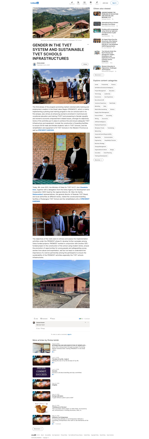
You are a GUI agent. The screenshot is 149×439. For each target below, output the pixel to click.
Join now (105, 3)
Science (112, 109)
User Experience (108, 97)
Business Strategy (99, 143)
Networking (98, 131)
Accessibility (48, 435)
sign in (69, 334)
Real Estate (112, 103)
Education (111, 90)
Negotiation (98, 137)
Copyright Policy (95, 435)
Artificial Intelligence (100, 121)
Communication (108, 137)
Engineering (98, 140)
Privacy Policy (64, 435)
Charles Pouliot (40, 322)
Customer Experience (100, 103)
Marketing (97, 106)
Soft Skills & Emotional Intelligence (104, 87)
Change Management (100, 146)
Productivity (105, 84)
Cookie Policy (87, 435)
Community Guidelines (36, 437)
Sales (104, 106)
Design (112, 149)
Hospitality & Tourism (110, 140)
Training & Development (101, 155)
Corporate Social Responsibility (103, 134)
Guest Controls (110, 435)
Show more (37, 428)
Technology (98, 93)
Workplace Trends (99, 128)
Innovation (97, 152)
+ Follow (85, 64)
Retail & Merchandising (101, 109)
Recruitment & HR (99, 100)
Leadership (107, 93)
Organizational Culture (101, 149)
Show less (97, 160)
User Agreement (56, 435)
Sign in (114, 3)
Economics (105, 118)
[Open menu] (88, 44)
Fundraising (111, 128)
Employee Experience (100, 124)
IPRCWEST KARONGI (46, 130)
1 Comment (87, 318)
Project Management (100, 90)
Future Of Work (99, 115)
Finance (113, 84)
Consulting (109, 115)
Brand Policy (103, 435)
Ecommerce (98, 97)
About (42, 435)
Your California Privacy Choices (75, 435)
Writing (97, 118)
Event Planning (108, 152)
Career (96, 84)
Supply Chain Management (102, 112)
